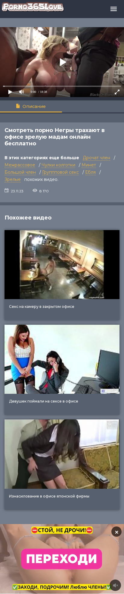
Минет (89, 165)
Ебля (90, 172)
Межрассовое (20, 165)
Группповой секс (60, 172)
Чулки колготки (58, 165)
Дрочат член (96, 157)
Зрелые (13, 179)
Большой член (20, 172)
